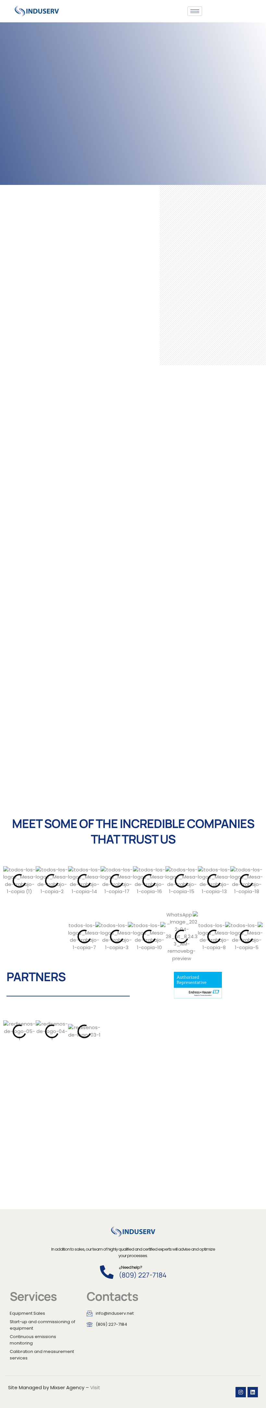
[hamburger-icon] (194, 11)
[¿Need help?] (107, 1272)
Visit (95, 1387)
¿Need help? (130, 1267)
